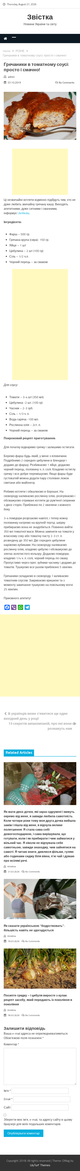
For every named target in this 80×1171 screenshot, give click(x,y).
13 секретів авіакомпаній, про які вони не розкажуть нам (42, 726)
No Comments (66, 82)
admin (11, 77)
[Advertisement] (40, 172)
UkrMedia (23, 213)
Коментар (11, 1044)
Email (8, 1099)
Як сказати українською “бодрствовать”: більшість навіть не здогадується (34, 928)
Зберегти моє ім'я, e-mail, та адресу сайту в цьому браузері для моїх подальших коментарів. (38, 1121)
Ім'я (7, 1090)
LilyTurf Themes (40, 1165)
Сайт (7, 1107)
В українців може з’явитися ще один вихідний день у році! (36, 716)
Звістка (40, 17)
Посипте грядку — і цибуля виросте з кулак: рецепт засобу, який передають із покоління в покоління (38, 1000)
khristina (11, 866)
